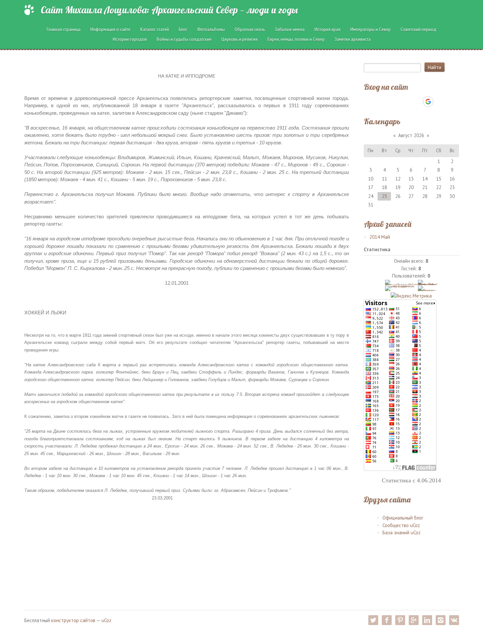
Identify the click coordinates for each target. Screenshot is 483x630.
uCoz (106, 620)
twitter (373, 620)
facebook (387, 620)
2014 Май (379, 237)
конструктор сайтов (73, 620)
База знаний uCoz (401, 532)
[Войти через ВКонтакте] (394, 102)
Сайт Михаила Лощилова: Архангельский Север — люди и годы (169, 10)
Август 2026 (411, 135)
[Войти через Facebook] (405, 102)
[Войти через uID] (383, 102)
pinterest (400, 620)
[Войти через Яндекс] (417, 102)
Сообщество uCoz (401, 525)
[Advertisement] (186, 547)
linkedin (427, 620)
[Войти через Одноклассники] (440, 102)
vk (454, 620)
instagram (441, 620)
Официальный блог (402, 518)
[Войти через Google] (428, 101)
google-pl (414, 620)
